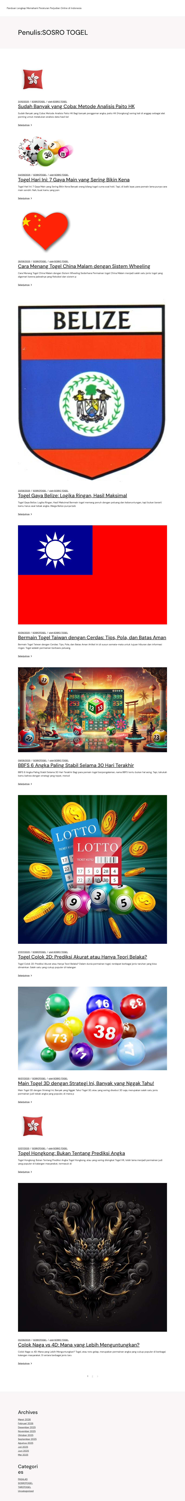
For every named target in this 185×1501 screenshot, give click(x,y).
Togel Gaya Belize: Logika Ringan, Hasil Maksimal (72, 495)
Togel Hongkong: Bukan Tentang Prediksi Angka (71, 1153)
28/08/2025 (24, 261)
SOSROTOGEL (38, 101)
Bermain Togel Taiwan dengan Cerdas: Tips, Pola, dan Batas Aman (92, 637)
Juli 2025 (23, 1446)
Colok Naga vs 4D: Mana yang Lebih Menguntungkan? (78, 1345)
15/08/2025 (24, 632)
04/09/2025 (24, 175)
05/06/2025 (24, 1340)
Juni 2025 (23, 1450)
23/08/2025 (24, 490)
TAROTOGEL (24, 1487)
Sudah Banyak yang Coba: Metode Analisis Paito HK (76, 106)
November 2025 (27, 1431)
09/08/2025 (24, 760)
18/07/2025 (24, 1078)
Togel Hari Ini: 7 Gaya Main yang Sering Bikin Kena (74, 179)
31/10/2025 (23, 101)
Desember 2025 (27, 1427)
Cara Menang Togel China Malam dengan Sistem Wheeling (84, 266)
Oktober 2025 (25, 1435)
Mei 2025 (23, 1454)
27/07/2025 (24, 952)
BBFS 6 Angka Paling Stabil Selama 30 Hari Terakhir (76, 765)
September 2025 (27, 1439)
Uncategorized (26, 1491)
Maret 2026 (24, 1419)
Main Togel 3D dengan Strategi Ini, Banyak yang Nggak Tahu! (86, 1083)
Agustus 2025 (25, 1443)
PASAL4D (23, 1479)
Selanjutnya (24, 125)
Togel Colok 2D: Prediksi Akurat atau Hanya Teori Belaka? (82, 957)
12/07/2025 (23, 1148)
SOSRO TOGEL (57, 101)
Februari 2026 (25, 1423)
